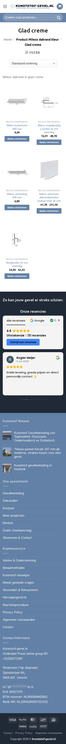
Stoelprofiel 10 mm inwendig (17, 264)
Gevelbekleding (13, 493)
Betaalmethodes (14, 568)
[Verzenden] (59, 17)
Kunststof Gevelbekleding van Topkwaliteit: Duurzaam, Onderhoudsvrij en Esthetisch (34, 436)
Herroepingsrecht (14, 597)
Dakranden (10, 500)
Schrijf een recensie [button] (23, 342)
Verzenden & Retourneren (20, 590)
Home (8, 39)
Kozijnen (8, 508)
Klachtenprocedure (15, 605)
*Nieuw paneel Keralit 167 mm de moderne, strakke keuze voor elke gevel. (37, 452)
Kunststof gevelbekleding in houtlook (33, 467)
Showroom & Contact (17, 537)
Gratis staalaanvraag (17, 530)
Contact (8, 627)
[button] (5, 6)
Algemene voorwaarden (19, 619)
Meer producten (13, 515)
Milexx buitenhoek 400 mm (17, 127)
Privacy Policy (13, 612)
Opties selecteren (17, 138)
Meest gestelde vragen (18, 582)
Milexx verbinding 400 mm (17, 196)
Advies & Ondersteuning (19, 560)
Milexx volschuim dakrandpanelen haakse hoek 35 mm (49, 197)
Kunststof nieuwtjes (16, 575)
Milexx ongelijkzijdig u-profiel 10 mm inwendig (49, 129)
